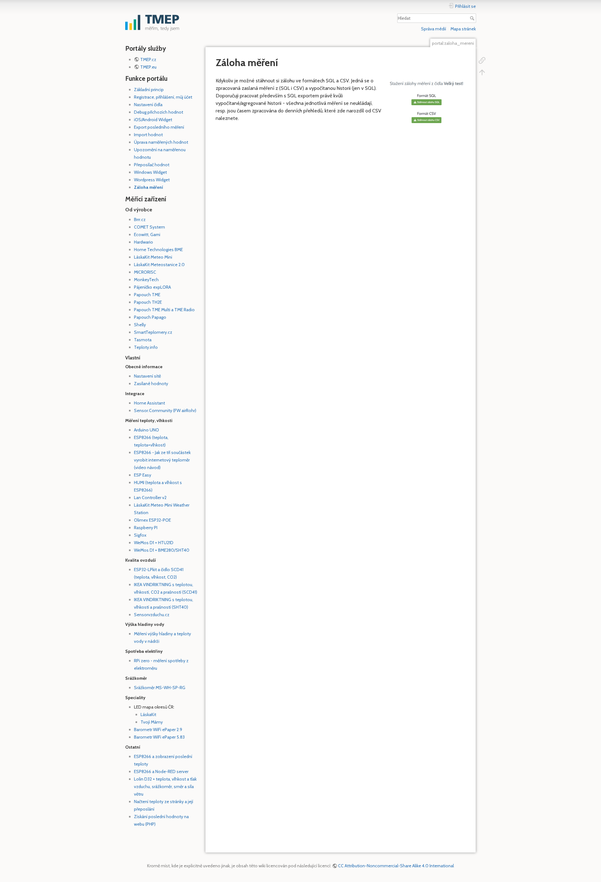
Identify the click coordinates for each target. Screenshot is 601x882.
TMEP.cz (148, 59)
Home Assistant (149, 403)
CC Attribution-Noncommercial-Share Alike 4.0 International (396, 866)
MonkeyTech (146, 279)
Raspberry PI (145, 527)
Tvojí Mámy (152, 722)
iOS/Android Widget (153, 119)
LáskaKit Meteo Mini (153, 257)
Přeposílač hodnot (151, 165)
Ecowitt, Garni (147, 234)
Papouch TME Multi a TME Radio (164, 309)
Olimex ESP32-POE (152, 520)
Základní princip (149, 89)
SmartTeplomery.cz (153, 332)
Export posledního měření (159, 127)
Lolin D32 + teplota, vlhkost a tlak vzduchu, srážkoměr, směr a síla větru (165, 786)
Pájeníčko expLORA (152, 287)
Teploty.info (146, 347)
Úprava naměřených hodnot (161, 142)
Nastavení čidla (148, 104)
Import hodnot (148, 134)
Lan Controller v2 (150, 497)
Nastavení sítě (147, 376)
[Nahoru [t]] (482, 72)
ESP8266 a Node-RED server (161, 771)
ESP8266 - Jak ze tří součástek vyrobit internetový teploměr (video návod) (162, 460)
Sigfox (140, 535)
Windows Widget (150, 172)
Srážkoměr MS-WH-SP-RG (159, 687)
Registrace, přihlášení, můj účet (163, 97)
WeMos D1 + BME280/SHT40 (161, 550)
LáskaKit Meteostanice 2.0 (159, 264)
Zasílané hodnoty (151, 383)
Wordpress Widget (152, 180)
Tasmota (143, 340)
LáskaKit (148, 714)
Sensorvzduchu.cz (151, 614)
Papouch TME (147, 294)
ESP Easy (142, 475)
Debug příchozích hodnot (158, 112)
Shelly (140, 325)
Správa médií (433, 29)
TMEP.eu (148, 67)
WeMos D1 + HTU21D (153, 542)
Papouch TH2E (148, 302)
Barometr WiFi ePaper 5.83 (159, 737)
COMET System (149, 227)
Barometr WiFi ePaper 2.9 (158, 729)
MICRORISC (145, 272)
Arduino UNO (146, 430)
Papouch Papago (150, 317)
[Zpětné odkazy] (482, 60)
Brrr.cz (140, 219)
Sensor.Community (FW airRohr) (165, 410)
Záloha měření (148, 187)
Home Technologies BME (158, 249)
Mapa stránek (463, 29)
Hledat (473, 18)
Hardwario (143, 242)
